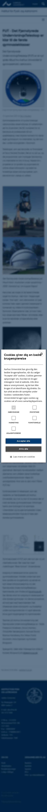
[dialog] (23, 406)
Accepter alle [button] (23, 441)
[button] (23, 456)
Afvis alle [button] (23, 449)
